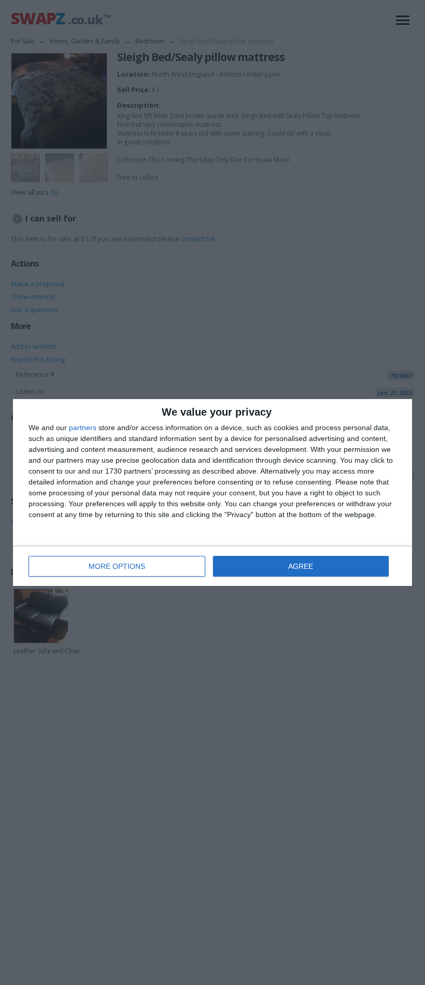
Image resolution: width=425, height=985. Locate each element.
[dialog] (212, 492)
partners (82, 427)
